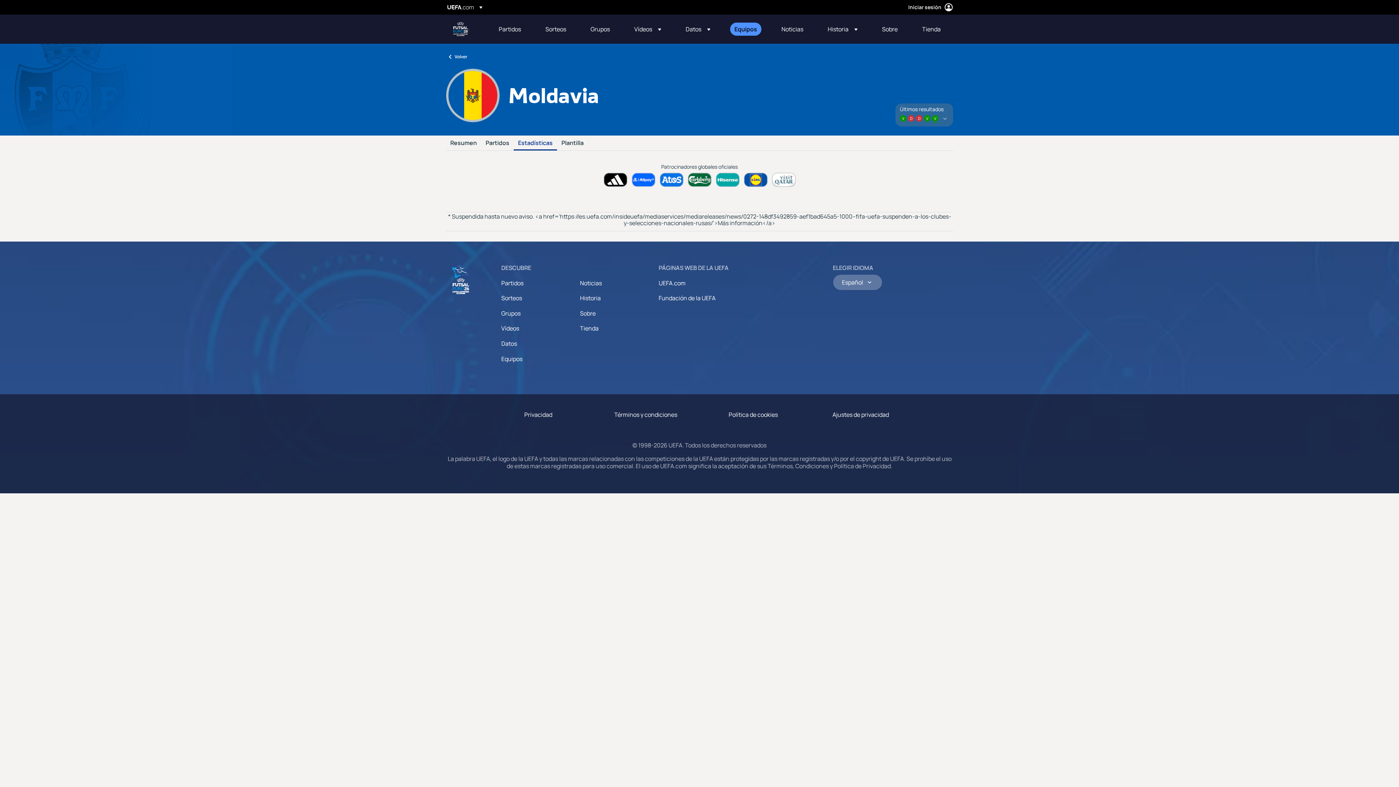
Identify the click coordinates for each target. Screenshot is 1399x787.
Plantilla (572, 143)
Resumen (463, 143)
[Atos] (671, 180)
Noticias (591, 283)
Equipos (511, 359)
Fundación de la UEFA (687, 298)
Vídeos (510, 328)
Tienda (589, 328)
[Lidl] (756, 180)
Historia (590, 298)
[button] (648, 29)
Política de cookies (753, 415)
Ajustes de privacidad (860, 415)
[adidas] (615, 180)
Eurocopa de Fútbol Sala (461, 29)
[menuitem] (513, 29)
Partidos (497, 143)
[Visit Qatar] (784, 180)
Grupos (511, 313)
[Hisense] (728, 180)
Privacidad (538, 415)
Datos (509, 344)
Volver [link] (461, 57)
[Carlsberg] (700, 180)
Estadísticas (535, 143)
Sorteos (511, 298)
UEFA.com (672, 283)
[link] (510, 29)
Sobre (588, 313)
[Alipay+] (643, 180)
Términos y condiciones (645, 415)
